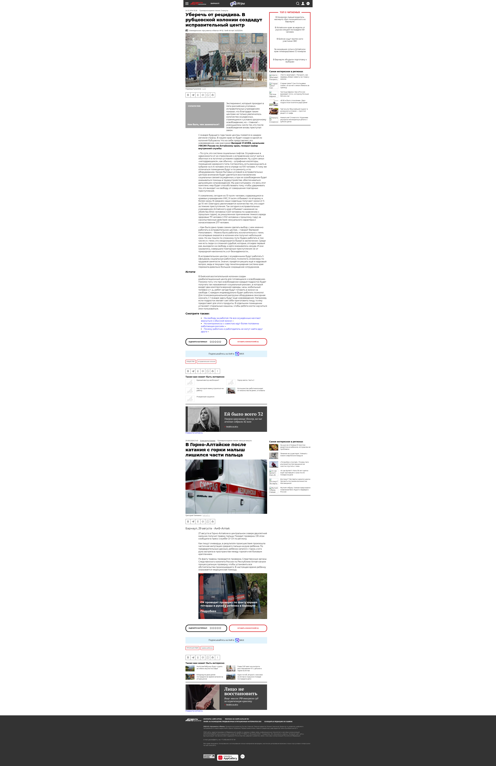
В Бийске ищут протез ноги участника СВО (290, 40)
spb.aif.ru (206, 515)
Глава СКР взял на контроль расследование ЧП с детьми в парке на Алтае (249, 668)
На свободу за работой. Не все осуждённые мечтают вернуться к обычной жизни (231, 319)
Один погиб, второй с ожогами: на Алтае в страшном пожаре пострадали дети (250, 677)
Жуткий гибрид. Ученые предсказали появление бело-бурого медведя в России (295, 490)
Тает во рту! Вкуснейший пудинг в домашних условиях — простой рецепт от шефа (294, 111)
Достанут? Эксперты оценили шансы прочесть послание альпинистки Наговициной (295, 481)
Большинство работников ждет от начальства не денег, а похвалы (251, 389)
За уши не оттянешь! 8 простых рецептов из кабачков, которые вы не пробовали (295, 447)
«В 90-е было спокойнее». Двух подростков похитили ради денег (294, 101)
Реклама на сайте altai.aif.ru (237, 719)
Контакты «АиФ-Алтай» (212, 719)
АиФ (204, 89)
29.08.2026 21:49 (191, 441)
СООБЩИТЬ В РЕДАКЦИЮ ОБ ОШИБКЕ (278, 721)
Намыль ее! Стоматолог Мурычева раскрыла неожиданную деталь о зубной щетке (294, 120)
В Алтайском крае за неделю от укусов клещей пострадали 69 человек (290, 29)
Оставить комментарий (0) (248, 342)
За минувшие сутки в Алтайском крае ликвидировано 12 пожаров (290, 50)
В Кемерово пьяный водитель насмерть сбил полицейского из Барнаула (289, 19)
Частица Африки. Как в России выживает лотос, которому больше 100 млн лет (294, 94)
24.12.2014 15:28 (191, 10)
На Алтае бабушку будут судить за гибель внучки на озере (209, 667)
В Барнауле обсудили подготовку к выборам (290, 61)
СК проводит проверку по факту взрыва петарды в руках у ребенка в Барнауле (228, 604)
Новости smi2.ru (194, 433)
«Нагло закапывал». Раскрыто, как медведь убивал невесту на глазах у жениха (294, 77)
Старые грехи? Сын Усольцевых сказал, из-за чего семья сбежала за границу (294, 85)
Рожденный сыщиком (205, 397)
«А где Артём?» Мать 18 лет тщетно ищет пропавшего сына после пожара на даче (294, 473)
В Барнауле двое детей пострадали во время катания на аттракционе (210, 677)
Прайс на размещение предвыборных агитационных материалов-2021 (232, 721)
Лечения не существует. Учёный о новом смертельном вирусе (293, 455)
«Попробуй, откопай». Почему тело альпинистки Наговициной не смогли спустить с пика (294, 464)
